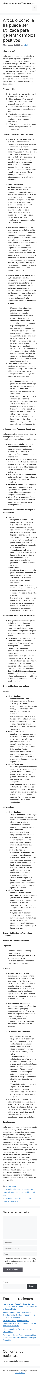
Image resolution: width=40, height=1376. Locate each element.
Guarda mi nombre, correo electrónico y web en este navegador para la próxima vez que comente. (20, 1261)
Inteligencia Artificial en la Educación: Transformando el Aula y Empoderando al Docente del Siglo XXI (19, 1314)
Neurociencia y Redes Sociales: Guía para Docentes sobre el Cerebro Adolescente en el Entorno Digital (20, 1306)
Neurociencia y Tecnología (19, 3)
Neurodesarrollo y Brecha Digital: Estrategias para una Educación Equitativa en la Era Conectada (19, 1323)
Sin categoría (11, 1186)
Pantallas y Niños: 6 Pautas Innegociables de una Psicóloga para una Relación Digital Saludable (19, 1337)
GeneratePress (20, 1373)
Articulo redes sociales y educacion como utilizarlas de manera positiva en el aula (19, 1192)
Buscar (5, 1282)
